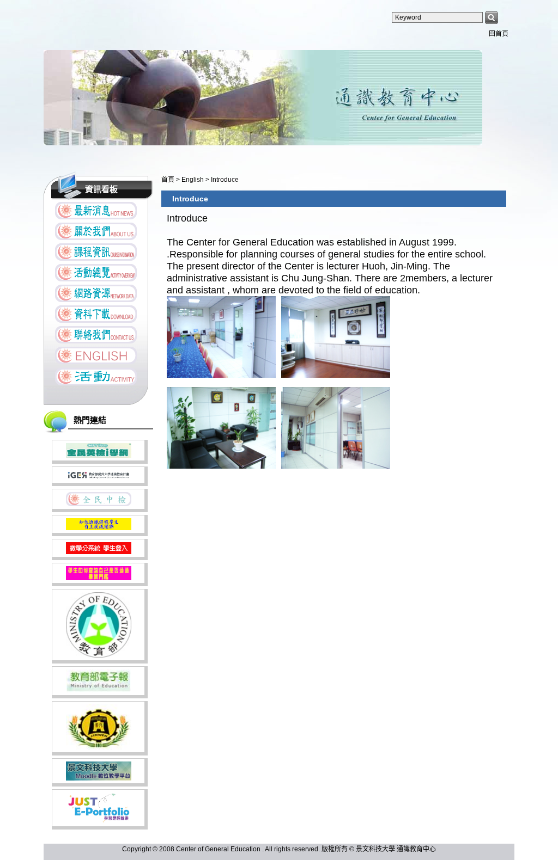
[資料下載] (96, 314)
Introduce (225, 179)
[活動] (96, 376)
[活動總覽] (96, 272)
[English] (96, 355)
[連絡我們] (96, 334)
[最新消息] (96, 210)
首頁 (167, 179)
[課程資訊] (96, 252)
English (193, 179)
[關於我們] (96, 231)
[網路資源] (96, 293)
